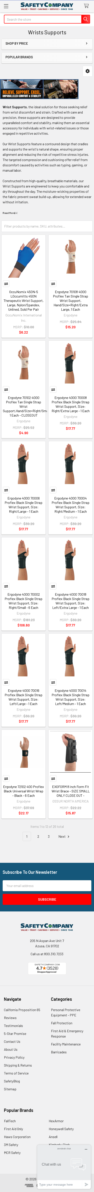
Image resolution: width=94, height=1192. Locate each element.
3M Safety (11, 1144)
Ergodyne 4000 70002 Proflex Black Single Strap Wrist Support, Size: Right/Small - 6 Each (23, 601)
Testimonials (13, 1025)
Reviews (10, 1018)
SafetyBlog (12, 1081)
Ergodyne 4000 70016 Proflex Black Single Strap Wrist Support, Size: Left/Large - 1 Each (23, 697)
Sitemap (10, 1089)
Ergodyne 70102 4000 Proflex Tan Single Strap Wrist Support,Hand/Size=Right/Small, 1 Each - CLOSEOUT (26, 406)
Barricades (59, 1052)
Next (62, 836)
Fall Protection (61, 1023)
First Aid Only (13, 1129)
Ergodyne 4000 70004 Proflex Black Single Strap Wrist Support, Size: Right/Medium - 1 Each (70, 504)
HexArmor (56, 1121)
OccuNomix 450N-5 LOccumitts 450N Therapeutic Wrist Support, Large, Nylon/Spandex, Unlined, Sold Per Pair (23, 300)
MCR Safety (12, 1152)
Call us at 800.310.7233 (47, 954)
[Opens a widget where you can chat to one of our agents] (64, 1166)
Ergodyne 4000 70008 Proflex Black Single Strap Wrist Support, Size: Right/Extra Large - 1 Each (71, 404)
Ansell (53, 1137)
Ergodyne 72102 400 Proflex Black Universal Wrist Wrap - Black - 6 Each (23, 790)
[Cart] (87, 6)
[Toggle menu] (6, 6)
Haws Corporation (17, 1137)
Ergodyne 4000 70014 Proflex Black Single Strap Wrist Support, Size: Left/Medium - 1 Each (70, 697)
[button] (87, 71)
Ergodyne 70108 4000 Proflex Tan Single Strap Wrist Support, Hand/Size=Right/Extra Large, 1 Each (70, 300)
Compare (6, 283)
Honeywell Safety (61, 1129)
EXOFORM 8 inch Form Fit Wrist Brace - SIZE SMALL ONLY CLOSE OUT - (71, 790)
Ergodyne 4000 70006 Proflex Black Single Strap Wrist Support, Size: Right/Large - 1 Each (23, 504)
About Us (10, 1049)
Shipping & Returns (18, 1065)
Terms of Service (16, 1073)
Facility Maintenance (66, 1044)
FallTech (10, 1121)
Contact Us (12, 1041)
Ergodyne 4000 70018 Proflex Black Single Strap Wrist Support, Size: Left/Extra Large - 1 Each (70, 601)
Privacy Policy (14, 1057)
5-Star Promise (15, 1033)
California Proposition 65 (22, 1010)
